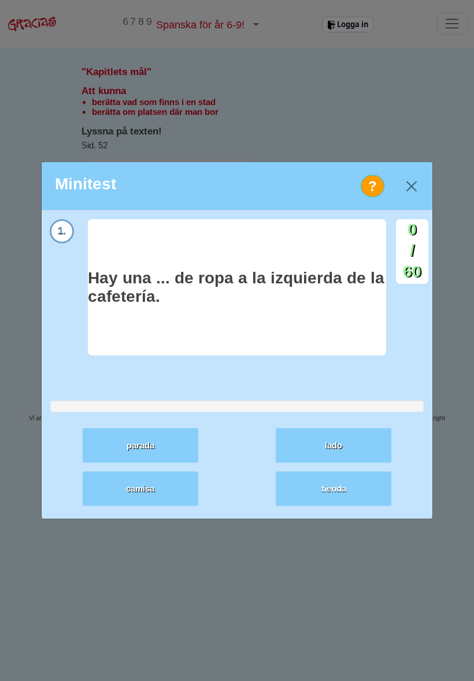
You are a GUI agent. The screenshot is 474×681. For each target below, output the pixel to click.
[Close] (411, 186)
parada (140, 445)
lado (333, 445)
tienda (333, 488)
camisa (140, 488)
